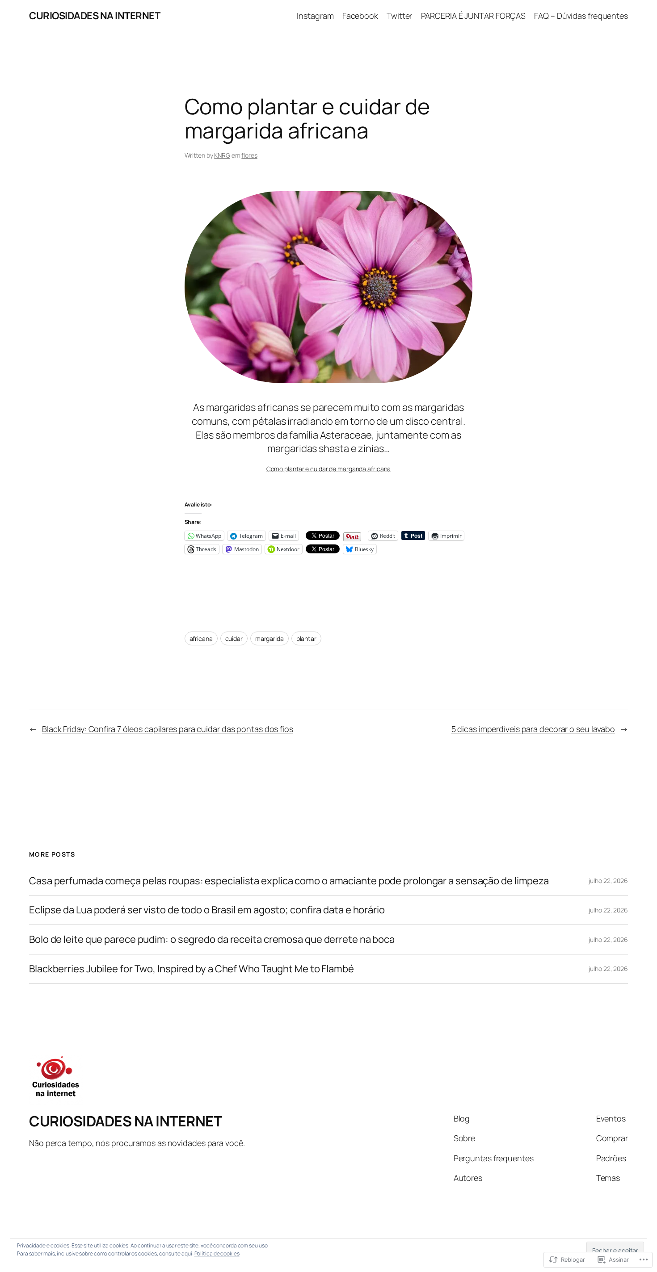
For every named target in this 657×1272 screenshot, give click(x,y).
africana (201, 638)
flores (249, 155)
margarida (269, 638)
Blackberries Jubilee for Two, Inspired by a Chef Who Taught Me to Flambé (191, 969)
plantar (306, 638)
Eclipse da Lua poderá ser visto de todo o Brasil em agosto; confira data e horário (207, 910)
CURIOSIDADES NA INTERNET (94, 15)
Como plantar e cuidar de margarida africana (328, 468)
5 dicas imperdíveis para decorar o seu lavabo (533, 729)
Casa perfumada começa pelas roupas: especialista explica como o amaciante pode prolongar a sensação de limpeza (289, 881)
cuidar (234, 638)
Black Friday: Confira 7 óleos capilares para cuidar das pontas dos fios (167, 729)
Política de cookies (217, 1253)
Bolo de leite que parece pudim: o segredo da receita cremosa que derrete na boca (212, 939)
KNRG (222, 155)
